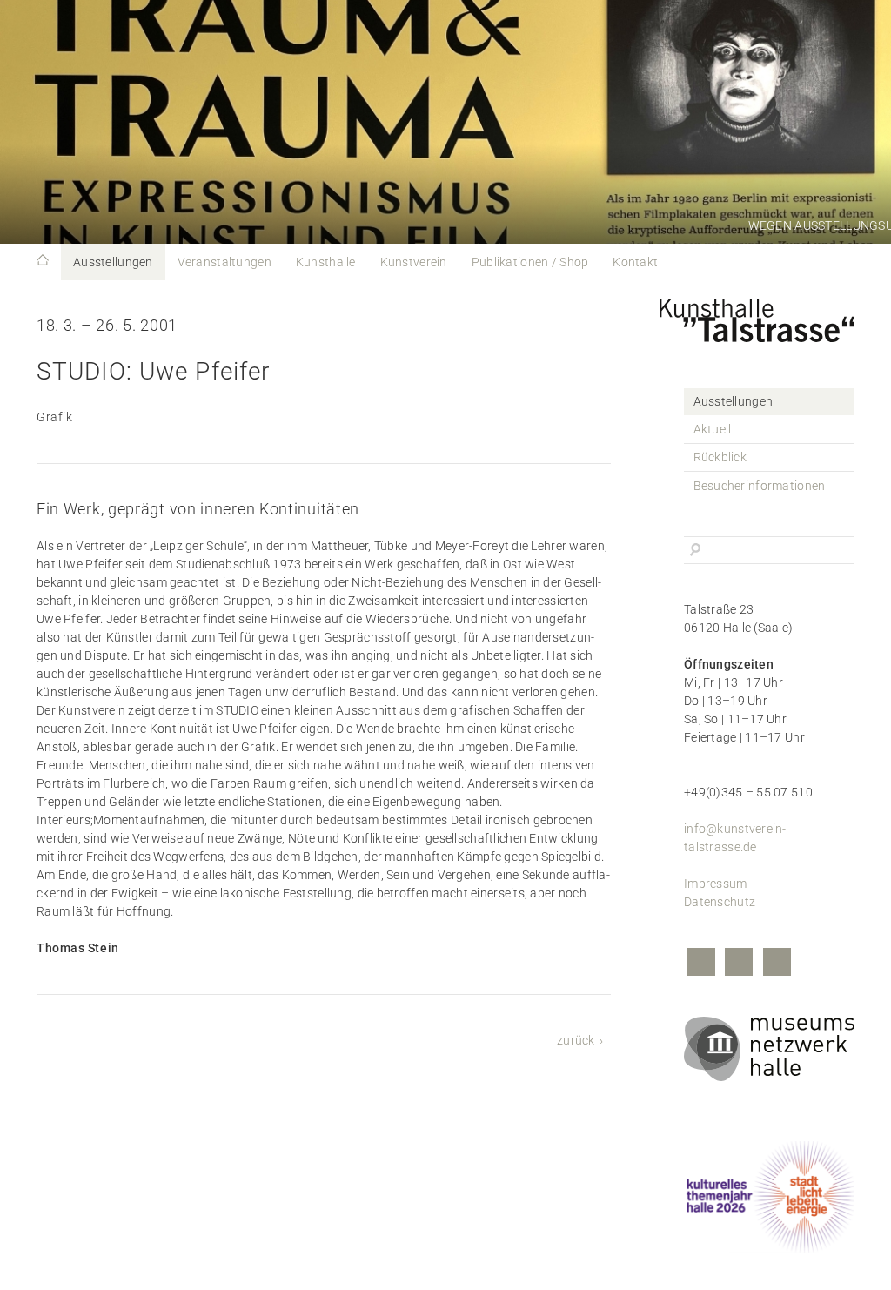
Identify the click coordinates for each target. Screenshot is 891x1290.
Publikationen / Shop (530, 262)
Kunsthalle (326, 262)
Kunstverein (413, 262)
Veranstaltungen (224, 262)
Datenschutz (719, 902)
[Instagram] (738, 964)
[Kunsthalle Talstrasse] (769, 316)
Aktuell (712, 429)
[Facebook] (701, 964)
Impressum (715, 883)
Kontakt (635, 262)
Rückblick (720, 457)
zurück (576, 1040)
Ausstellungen (113, 262)
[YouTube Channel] (777, 964)
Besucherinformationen (759, 486)
